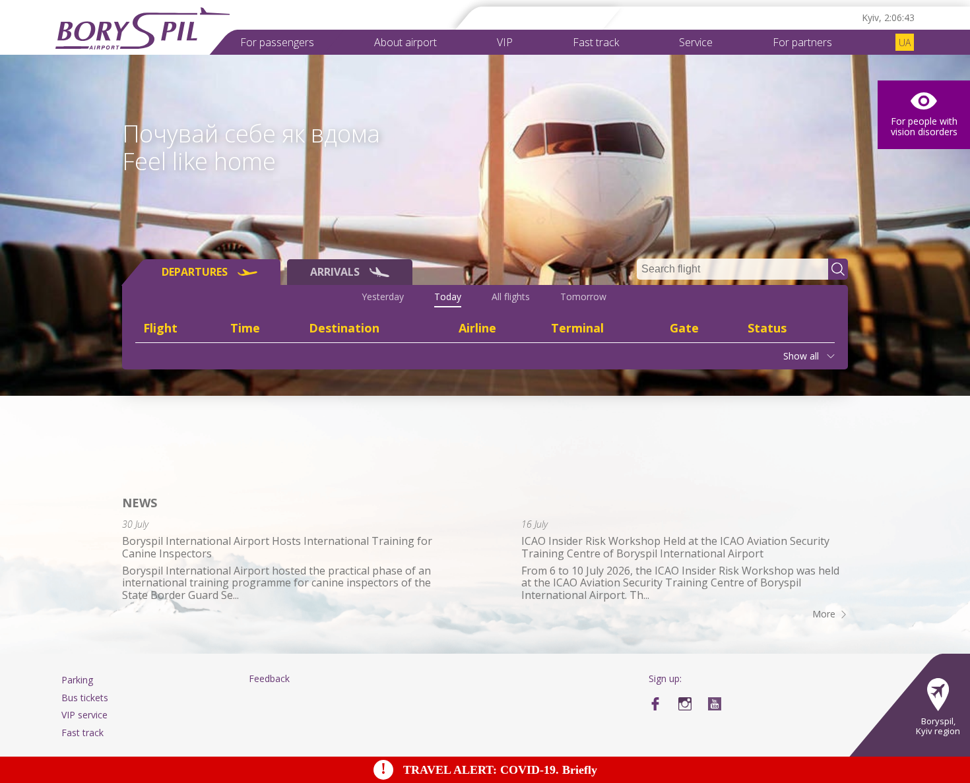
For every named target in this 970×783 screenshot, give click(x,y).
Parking (77, 679)
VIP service (84, 714)
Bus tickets (84, 697)
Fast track (596, 42)
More (823, 614)
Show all (801, 356)
